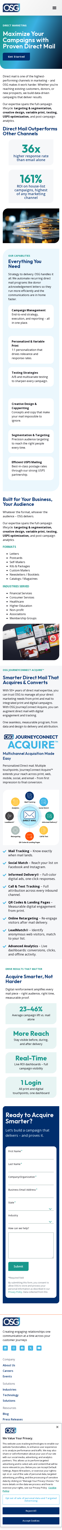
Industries (9, 1389)
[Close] (57, 1427)
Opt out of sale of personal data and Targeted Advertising (31, 1499)
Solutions (9, 1401)
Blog (6, 1414)
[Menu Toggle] (54, 8)
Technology (11, 1395)
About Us (9, 1365)
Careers (8, 1371)
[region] (31, 1475)
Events (7, 1376)
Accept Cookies (31, 1520)
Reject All (31, 1510)
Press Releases (13, 1419)
